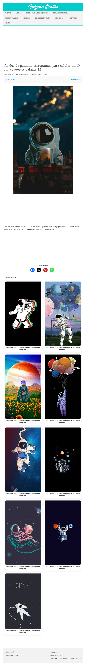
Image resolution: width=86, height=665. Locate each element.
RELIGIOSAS (59, 18)
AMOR (18, 13)
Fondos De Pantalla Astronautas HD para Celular (30, 75)
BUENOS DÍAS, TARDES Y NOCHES (37, 13)
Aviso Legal (9, 652)
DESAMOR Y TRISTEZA (60, 13)
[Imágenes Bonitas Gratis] (43, 10)
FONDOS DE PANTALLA (42, 18)
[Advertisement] (43, 41)
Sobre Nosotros (56, 655)
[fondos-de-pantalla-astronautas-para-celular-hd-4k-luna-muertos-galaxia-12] (43, 140)
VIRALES (8, 23)
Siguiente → (75, 79)
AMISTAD (8, 13)
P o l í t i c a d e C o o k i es (12, 655)
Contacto (53, 652)
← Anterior (10, 79)
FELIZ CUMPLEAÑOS (11, 18)
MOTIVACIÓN (73, 18)
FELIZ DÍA (27, 18)
